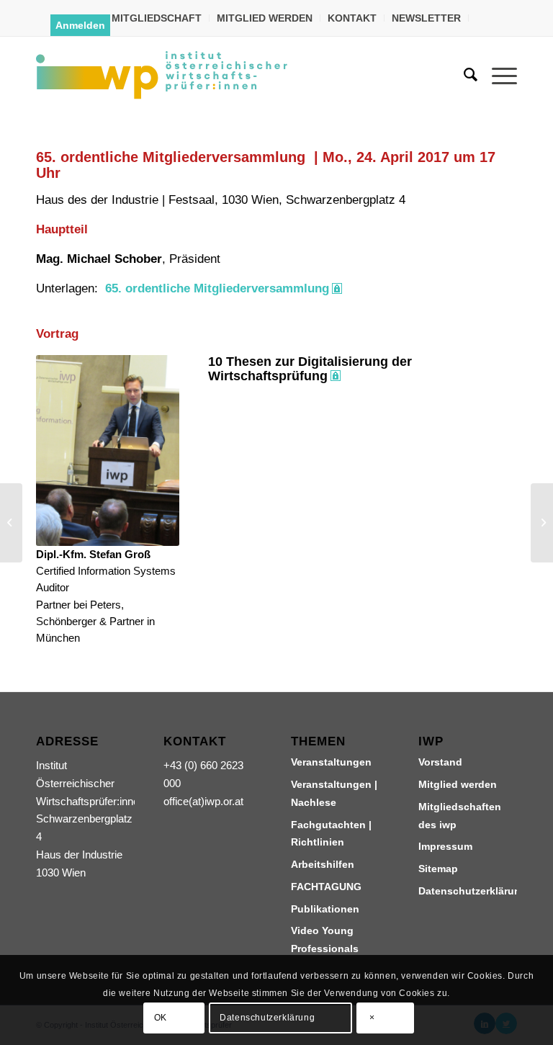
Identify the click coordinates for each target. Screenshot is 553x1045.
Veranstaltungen (331, 762)
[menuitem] (157, 18)
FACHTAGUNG (326, 886)
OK (160, 1018)
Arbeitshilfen (322, 864)
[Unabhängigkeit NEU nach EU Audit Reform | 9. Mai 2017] (542, 522)
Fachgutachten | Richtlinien (331, 833)
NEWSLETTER (426, 18)
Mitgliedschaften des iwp (459, 815)
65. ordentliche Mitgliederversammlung (217, 288)
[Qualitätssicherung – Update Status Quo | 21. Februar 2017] (11, 522)
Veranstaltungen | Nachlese (334, 793)
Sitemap (438, 868)
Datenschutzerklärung (467, 891)
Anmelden (80, 25)
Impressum (445, 846)
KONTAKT (352, 18)
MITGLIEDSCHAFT (157, 18)
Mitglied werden (457, 784)
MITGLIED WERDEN (265, 18)
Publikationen (325, 909)
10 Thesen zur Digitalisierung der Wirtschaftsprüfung (310, 368)
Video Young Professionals (325, 939)
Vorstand (440, 762)
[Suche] (463, 74)
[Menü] (497, 74)
